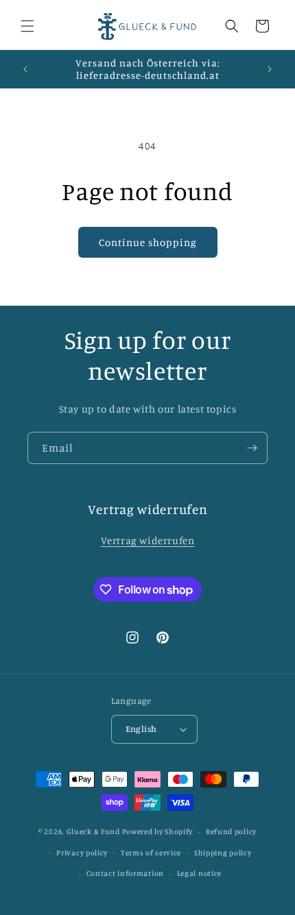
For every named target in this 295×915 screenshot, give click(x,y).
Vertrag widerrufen (148, 540)
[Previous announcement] (25, 69)
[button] (27, 26)
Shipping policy (223, 852)
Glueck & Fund (93, 831)
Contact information (125, 873)
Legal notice (199, 873)
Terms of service (151, 852)
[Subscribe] (252, 448)
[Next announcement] (270, 69)
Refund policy (231, 831)
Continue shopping (148, 242)
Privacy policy (82, 852)
